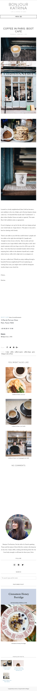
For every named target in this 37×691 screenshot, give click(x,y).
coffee (12, 352)
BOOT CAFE (4, 317)
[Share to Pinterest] (13, 347)
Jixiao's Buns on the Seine (7, 681)
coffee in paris (19, 352)
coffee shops (27, 352)
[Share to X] (10, 347)
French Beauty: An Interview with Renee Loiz (19, 669)
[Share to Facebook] (7, 347)
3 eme (7, 352)
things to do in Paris (7, 354)
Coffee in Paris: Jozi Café (7, 668)
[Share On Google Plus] (16, 347)
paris (33, 352)
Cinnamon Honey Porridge (18, 643)
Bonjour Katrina (18, 6)
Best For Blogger (26, 688)
